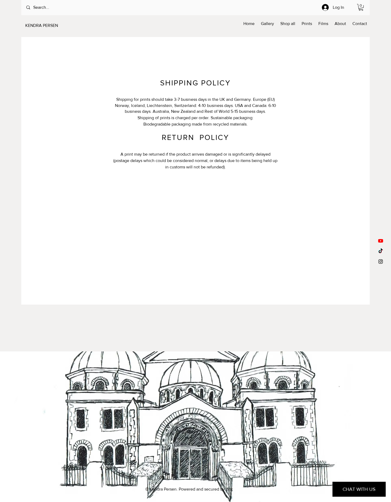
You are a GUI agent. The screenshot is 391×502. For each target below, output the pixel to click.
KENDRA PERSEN (41, 25)
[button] (361, 7)
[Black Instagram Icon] (381, 261)
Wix (229, 489)
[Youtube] (381, 241)
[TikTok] (381, 251)
